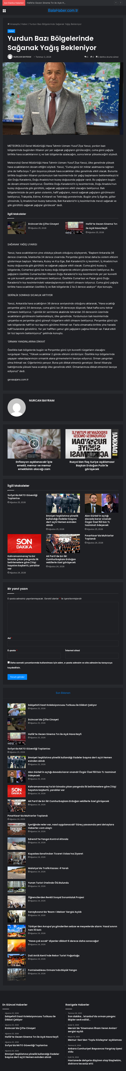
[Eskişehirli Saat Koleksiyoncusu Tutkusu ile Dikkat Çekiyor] (17, 709)
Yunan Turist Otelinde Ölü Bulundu (48, 882)
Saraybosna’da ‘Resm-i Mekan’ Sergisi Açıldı (55, 912)
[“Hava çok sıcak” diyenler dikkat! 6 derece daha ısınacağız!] (17, 945)
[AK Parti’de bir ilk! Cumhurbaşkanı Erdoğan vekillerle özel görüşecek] (63, 543)
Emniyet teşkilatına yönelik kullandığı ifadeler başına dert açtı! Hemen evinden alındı (62, 520)
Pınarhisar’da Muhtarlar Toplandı (99, 537)
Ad (10, 638)
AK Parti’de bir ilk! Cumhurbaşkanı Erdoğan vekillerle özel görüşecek (61, 559)
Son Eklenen (63, 692)
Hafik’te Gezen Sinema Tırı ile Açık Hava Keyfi (50, 2)
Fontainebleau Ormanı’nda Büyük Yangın (52, 970)
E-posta (12, 650)
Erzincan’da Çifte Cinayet (43, 224)
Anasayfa (15, 24)
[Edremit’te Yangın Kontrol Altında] (17, 843)
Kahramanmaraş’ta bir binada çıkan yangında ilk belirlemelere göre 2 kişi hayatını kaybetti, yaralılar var (24, 562)
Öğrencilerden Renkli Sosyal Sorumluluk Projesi (56, 897)
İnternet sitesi (72, 650)
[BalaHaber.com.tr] (63, 10)
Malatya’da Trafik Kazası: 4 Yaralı (48, 868)
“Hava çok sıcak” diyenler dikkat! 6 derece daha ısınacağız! (63, 941)
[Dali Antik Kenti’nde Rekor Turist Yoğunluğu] (17, 960)
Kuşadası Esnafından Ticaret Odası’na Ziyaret (55, 853)
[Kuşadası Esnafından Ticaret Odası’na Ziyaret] (17, 858)
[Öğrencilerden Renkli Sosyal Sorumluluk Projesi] (17, 902)
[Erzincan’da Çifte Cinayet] (17, 228)
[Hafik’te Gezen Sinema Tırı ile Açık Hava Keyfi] (74, 228)
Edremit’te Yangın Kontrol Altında (48, 839)
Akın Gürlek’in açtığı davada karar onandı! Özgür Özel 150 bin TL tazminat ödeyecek (98, 520)
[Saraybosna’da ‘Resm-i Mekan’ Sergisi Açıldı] (17, 916)
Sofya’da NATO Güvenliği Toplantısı (22, 497)
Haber (24, 24)
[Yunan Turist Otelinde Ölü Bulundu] (17, 887)
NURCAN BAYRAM (22, 57)
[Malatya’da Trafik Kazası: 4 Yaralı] (17, 873)
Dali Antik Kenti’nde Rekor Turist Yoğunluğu (53, 955)
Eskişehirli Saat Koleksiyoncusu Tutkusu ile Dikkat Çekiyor (62, 705)
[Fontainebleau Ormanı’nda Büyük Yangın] (17, 974)
